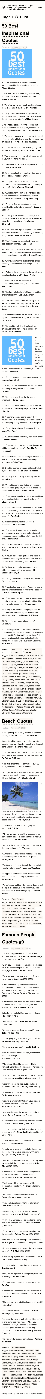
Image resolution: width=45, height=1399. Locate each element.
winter (25, 923)
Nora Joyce (31, 1371)
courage (19, 661)
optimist (13, 691)
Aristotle (18, 658)
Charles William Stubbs (31, 1353)
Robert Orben (15, 1377)
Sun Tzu (26, 1380)
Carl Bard (37, 658)
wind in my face (15, 923)
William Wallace (22, 710)
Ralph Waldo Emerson (11, 697)
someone (17, 917)
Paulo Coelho (8, 694)
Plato (39, 1371)
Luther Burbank (8, 1371)
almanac (12, 902)
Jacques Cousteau (27, 908)
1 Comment (25, 1386)
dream (19, 667)
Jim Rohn (30, 679)
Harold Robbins (29, 1362)
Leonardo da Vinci (10, 685)
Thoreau (34, 920)
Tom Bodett (7, 704)
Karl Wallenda (15, 1368)
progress (27, 694)
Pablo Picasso (35, 691)
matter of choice (14, 688)
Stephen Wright (14, 920)
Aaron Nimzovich (16, 1350)
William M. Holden (22, 1383)
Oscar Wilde (23, 691)
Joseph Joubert (31, 682)
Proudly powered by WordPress (12, 1394)
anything (32, 902)
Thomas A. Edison (33, 700)
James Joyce (19, 679)
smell (10, 917)
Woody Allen (14, 1386)
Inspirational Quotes (30, 651)
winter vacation (35, 923)
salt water (33, 914)
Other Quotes (17, 899)
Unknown (17, 704)
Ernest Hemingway (10, 1356)
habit (19, 676)
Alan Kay (16, 1353)
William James (8, 710)
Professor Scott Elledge (12, 1374)
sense (4, 917)
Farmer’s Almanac (19, 905)
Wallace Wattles (23, 706)
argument (10, 658)
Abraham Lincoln (16, 655)
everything (13, 670)
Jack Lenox (38, 1394)
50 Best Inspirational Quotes (15, 32)
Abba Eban (29, 1350)
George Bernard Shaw (20, 1359)
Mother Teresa (30, 911)
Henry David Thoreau (31, 676)
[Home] (4, 8)
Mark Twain (23, 685)
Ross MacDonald (29, 1377)
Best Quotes (15, 651)
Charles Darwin (8, 661)
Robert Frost (27, 697)
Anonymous (22, 902)
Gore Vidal (16, 1362)
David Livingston (9, 664)
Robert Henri (23, 914)
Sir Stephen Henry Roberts (21, 1379)
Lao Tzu (25, 1368)
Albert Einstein (30, 655)
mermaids (6, 911)
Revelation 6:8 (29, 1374)
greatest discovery (26, 673)
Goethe (15, 673)
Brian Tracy (27, 658)
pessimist (19, 694)
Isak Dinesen (12, 908)
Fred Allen (23, 1356)
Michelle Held (17, 911)
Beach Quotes (17, 721)
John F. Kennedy (17, 682)
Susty (31, 1394)
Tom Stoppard (8, 1383)
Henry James (7, 679)
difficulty (12, 667)
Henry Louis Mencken (25, 1365)
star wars (37, 697)
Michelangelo (28, 688)
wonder (5, 926)
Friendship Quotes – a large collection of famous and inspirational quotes (20, 7)
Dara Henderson (31, 661)
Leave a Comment (24, 712)
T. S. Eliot (20, 700)
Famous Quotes (18, 1347)
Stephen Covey (8, 700)
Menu (40, 7)
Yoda (13, 712)
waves (4, 923)
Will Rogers (36, 706)
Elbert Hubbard (29, 667)
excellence (23, 670)
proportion (36, 694)
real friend (12, 914)
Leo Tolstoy (35, 1368)
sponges (26, 917)
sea (40, 914)
